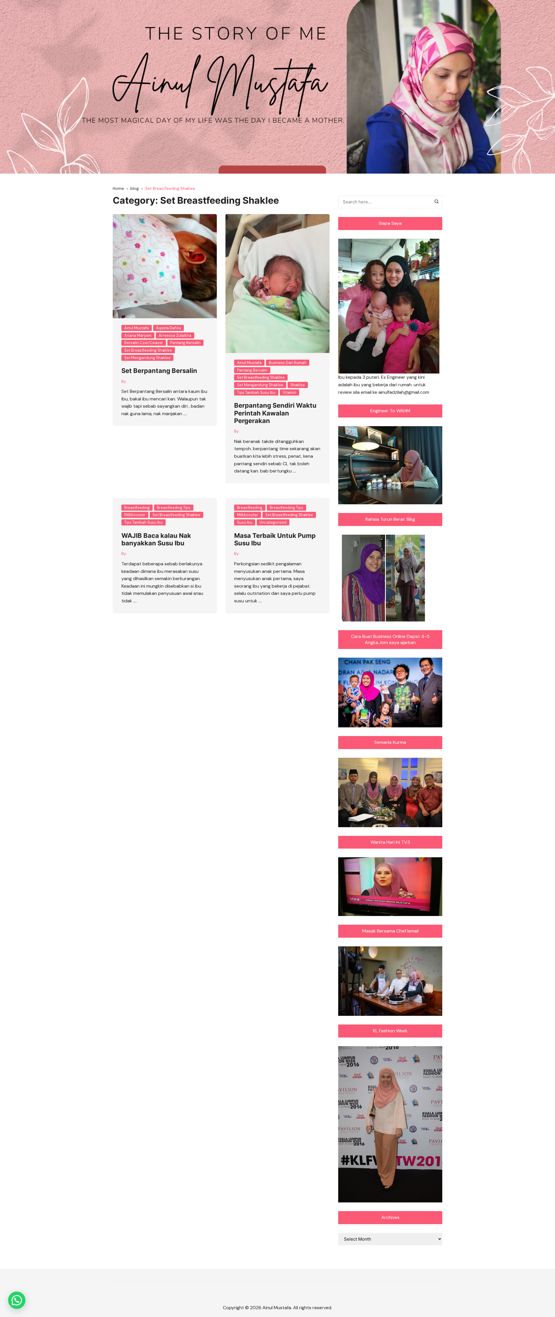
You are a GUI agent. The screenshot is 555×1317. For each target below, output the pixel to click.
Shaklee (298, 384)
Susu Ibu (244, 522)
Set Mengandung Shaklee (147, 357)
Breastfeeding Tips (173, 507)
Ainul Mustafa (136, 327)
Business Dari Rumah (287, 362)
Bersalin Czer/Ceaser (143, 342)
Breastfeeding (137, 507)
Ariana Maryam (137, 335)
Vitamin (289, 392)
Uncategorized (273, 522)
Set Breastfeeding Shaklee (148, 350)
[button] (16, 1300)
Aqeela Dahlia (168, 327)
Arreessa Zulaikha (175, 335)
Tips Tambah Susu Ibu (256, 392)
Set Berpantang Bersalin (159, 370)
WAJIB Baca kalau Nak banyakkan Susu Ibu (156, 539)
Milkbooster (134, 514)
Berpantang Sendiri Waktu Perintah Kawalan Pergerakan (275, 413)
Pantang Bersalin (185, 342)
